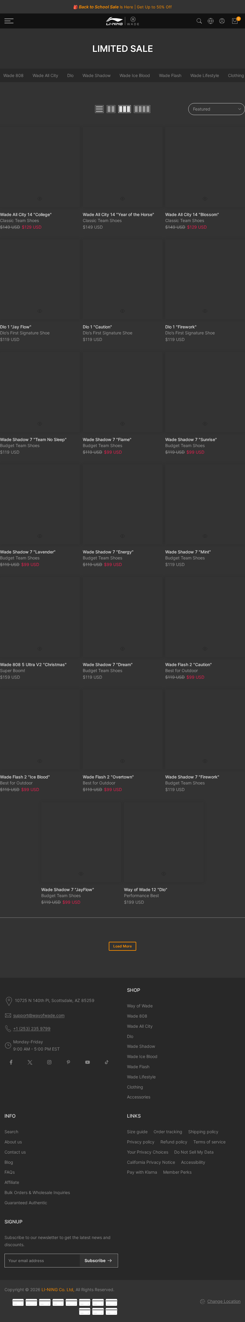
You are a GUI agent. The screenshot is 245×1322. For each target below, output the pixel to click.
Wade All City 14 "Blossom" (192, 214)
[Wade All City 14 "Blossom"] (205, 167)
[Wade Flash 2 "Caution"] (205, 617)
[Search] (199, 21)
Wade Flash (170, 75)
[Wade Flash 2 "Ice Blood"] (40, 729)
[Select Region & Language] (210, 21)
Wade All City (45, 75)
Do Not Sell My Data (194, 1152)
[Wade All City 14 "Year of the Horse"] (123, 167)
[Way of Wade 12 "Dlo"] (164, 842)
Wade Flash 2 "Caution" (188, 664)
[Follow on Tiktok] (106, 1062)
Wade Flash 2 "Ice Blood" (25, 776)
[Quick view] (39, 198)
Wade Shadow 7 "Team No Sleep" (33, 439)
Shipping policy (203, 1131)
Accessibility (193, 1162)
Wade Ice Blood (135, 75)
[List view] (99, 109)
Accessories (138, 1096)
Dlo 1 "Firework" (181, 326)
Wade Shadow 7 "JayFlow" (67, 889)
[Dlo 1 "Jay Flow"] (40, 279)
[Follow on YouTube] (87, 1062)
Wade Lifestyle (204, 75)
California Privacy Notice (151, 1162)
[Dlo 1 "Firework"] (205, 279)
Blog (8, 1162)
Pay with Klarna (142, 1172)
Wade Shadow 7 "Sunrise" (191, 439)
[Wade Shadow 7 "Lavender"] (40, 504)
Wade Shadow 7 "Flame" (107, 439)
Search (11, 1131)
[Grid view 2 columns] (111, 109)
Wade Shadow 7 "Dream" (108, 664)
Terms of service (209, 1141)
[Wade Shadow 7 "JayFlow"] (81, 842)
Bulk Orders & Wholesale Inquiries (37, 1192)
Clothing (135, 1086)
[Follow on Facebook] (11, 1062)
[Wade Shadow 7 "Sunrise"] (205, 392)
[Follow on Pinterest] (68, 1062)
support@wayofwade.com (39, 1015)
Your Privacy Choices (147, 1152)
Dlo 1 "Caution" (97, 326)
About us (13, 1141)
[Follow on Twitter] (30, 1062)
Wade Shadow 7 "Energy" (108, 551)
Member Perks (177, 1172)
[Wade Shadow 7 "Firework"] (205, 729)
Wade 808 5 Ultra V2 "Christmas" (33, 664)
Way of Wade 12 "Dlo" (145, 889)
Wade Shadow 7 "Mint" (188, 551)
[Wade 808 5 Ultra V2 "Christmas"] (40, 617)
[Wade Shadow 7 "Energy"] (123, 504)
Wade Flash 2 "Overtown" (108, 776)
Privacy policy (140, 1141)
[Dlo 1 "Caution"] (123, 279)
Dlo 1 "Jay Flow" (15, 326)
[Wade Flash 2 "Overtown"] (123, 729)
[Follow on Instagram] (49, 1062)
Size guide (137, 1131)
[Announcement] (122, 6)
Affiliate (11, 1182)
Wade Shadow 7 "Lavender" (28, 551)
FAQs (9, 1172)
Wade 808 (137, 1015)
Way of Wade (140, 1005)
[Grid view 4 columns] (142, 109)
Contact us (15, 1152)
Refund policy (173, 1141)
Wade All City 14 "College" (26, 214)
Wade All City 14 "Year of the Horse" (118, 214)
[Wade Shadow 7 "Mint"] (205, 504)
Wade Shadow (96, 75)
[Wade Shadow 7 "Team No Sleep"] (40, 392)
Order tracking (168, 1131)
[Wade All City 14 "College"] (40, 167)
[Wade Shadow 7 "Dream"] (123, 617)
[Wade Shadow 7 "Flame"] (123, 392)
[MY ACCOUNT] (222, 21)
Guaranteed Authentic (25, 1202)
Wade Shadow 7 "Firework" (192, 776)
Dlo (70, 75)
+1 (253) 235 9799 (31, 1028)
